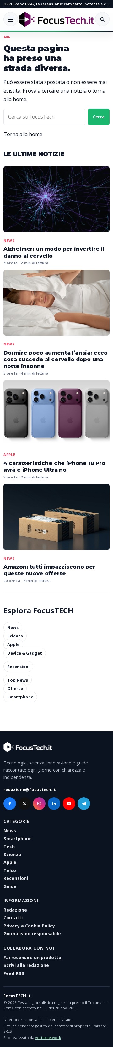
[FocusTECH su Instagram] (39, 803)
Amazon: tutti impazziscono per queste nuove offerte (49, 570)
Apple (9, 454)
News (9, 240)
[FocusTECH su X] (24, 803)
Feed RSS (13, 973)
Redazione (15, 910)
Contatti (13, 918)
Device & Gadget (24, 653)
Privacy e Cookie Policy (29, 926)
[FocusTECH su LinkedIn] (54, 803)
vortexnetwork (48, 1037)
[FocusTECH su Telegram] (84, 803)
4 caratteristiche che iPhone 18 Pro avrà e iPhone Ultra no (54, 466)
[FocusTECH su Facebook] (9, 803)
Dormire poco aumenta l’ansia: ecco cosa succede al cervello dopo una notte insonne (55, 359)
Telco (9, 870)
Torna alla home (22, 134)
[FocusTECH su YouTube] (69, 803)
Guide (9, 886)
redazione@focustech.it (29, 789)
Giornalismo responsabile (32, 934)
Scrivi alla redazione (26, 965)
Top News (17, 680)
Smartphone (20, 697)
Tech (9, 847)
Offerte (15, 688)
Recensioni (18, 666)
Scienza (15, 636)
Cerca (99, 117)
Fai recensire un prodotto (32, 957)
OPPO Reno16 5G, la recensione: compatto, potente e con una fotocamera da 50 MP (56, 4)
